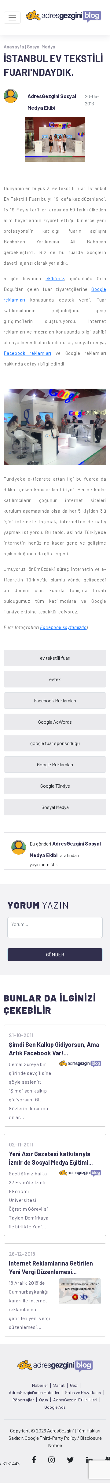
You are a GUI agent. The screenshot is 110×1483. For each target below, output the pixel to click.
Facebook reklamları (27, 353)
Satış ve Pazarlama (83, 1392)
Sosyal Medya (41, 46)
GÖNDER (55, 954)
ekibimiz (55, 278)
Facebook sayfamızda (63, 627)
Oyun (43, 1399)
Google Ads (55, 1407)
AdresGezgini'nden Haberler (34, 1392)
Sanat (59, 1385)
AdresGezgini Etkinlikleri (75, 1399)
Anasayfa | (15, 46)
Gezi (74, 1385)
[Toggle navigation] (12, 18)
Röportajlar (23, 1399)
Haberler (40, 1385)
